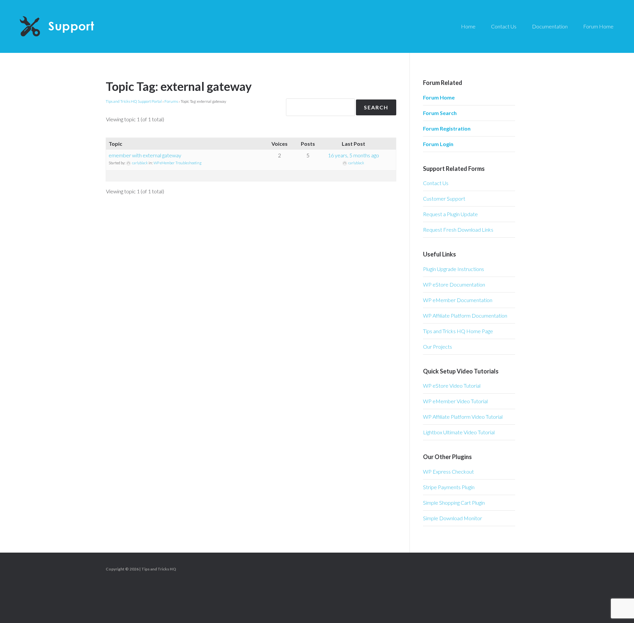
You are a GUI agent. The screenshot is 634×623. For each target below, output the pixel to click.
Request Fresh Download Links (458, 229)
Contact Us (435, 183)
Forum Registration (447, 128)
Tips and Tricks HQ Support (72, 26)
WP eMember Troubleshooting (177, 163)
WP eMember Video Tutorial (455, 401)
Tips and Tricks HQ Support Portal (134, 101)
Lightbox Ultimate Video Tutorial (459, 432)
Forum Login (438, 144)
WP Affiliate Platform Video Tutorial (463, 416)
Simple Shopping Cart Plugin (454, 502)
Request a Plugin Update (450, 214)
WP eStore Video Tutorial (451, 385)
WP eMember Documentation (457, 300)
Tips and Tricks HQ (158, 568)
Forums (171, 101)
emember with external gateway (145, 155)
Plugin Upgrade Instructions (453, 269)
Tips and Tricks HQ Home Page (458, 331)
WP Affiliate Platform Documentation (465, 315)
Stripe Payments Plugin (449, 487)
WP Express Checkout (448, 471)
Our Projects (437, 346)
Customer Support (444, 198)
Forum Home (439, 97)
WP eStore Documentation (454, 284)
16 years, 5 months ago (353, 155)
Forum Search (440, 113)
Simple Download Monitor (452, 518)
